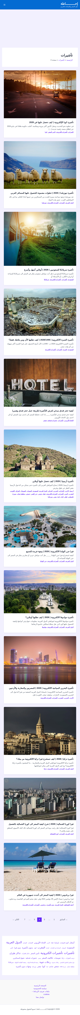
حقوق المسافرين (19, 958)
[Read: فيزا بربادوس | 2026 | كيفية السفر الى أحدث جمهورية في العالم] (40, 867)
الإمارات (61, 491)
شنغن (45, 420)
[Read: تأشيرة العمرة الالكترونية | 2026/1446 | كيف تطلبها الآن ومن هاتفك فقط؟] (40, 312)
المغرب (71, 494)
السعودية (71, 279)
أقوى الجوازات (64, 943)
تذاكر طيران (15, 953)
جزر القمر (34, 494)
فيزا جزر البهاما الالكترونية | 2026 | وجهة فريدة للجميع (50, 551)
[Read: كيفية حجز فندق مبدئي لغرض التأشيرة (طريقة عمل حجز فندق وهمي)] (40, 383)
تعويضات (57, 958)
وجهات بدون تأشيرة (23, 966)
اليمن (66, 494)
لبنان (62, 497)
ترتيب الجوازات (70, 958)
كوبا (46, 132)
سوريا (14, 494)
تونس (40, 494)
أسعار (72, 943)
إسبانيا (56, 943)
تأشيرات (71, 132)
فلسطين (71, 497)
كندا (47, 966)
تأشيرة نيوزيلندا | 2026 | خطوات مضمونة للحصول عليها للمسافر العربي (42, 193)
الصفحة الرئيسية (40, 986)
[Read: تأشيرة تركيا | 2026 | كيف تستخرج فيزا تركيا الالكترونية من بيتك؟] (40, 731)
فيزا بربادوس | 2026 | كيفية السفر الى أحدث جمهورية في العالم (45, 895)
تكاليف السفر (47, 958)
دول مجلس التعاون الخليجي (67, 962)
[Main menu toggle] (4, 4)
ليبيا (59, 497)
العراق (18, 491)
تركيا (45, 769)
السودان (29, 491)
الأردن (67, 491)
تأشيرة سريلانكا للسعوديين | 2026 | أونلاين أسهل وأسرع (49, 270)
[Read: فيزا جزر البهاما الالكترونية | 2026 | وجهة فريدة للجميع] (40, 527)
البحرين (56, 491)
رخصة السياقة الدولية (32, 962)
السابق (64, 919)
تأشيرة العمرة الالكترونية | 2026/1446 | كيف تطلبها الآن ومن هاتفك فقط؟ (41, 340)
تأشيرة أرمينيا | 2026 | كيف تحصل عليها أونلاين (53, 481)
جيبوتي (28, 494)
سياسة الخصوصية (40, 989)
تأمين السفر (52, 132)
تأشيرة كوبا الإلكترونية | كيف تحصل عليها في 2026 (51, 122)
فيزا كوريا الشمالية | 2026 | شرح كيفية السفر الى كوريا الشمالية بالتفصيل (41, 824)
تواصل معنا (40, 997)
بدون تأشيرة (50, 905)
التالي (15, 919)
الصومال (23, 491)
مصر (55, 497)
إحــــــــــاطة (69, 3)
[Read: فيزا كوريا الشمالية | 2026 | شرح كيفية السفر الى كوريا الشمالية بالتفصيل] (40, 799)
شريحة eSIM (63, 966)
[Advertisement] (40, 25)
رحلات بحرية (55, 962)
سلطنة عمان (21, 494)
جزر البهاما (43, 561)
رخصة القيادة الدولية (20, 962)
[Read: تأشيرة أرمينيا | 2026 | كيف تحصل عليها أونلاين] (40, 453)
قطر (66, 497)
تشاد (44, 494)
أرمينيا (72, 491)
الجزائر (50, 491)
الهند (35, 948)
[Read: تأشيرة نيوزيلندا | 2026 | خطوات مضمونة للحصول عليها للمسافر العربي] (40, 165)
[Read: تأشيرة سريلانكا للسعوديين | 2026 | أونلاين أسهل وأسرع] (40, 239)
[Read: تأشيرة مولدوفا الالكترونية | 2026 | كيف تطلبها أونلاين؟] (40, 592)
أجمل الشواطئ (69, 905)
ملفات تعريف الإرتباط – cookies (40, 992)
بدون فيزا (17, 948)
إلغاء (52, 943)
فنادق (51, 966)
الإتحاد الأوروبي (69, 420)
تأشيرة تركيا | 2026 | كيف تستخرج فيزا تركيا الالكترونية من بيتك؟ (45, 759)
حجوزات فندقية (52, 420)
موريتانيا (50, 497)
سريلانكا (46, 279)
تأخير (11, 948)
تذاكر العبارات (26, 953)
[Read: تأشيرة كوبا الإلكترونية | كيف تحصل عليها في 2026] (40, 94)
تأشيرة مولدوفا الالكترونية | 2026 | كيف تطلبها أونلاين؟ (50, 617)
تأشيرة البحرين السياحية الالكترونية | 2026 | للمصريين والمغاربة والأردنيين (41, 688)
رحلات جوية (45, 962)
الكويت (13, 491)
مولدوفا (44, 627)
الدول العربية (70, 203)
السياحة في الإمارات (55, 948)
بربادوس (43, 905)
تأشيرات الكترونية (62, 132)
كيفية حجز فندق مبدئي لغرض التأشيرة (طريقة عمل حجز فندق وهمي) (43, 411)
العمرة (65, 349)
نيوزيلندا (44, 203)
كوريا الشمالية (54, 834)
